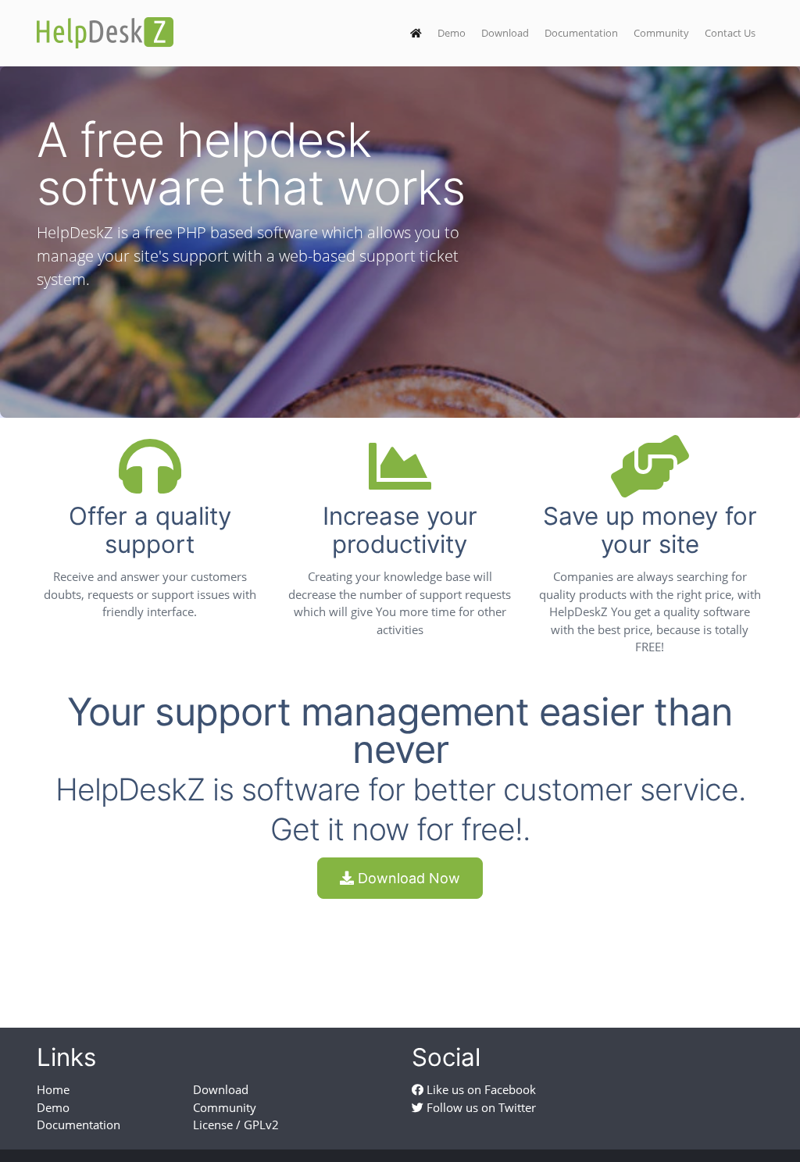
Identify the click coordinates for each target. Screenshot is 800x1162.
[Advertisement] (400, 949)
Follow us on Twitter (479, 1107)
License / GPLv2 (236, 1124)
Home (53, 1089)
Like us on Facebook (479, 1089)
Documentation (581, 33)
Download (505, 33)
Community (661, 33)
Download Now (407, 878)
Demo (452, 33)
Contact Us (730, 33)
